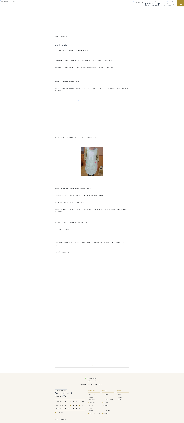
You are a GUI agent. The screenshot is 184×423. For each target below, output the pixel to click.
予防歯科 (105, 394)
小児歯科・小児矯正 (108, 399)
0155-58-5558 (153, 4)
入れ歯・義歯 (106, 410)
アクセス (91, 405)
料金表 (90, 408)
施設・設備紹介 (93, 399)
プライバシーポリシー (94, 413)
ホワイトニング (107, 408)
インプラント (106, 397)
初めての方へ (92, 394)
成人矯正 (105, 402)
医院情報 (91, 397)
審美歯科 (105, 405)
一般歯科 (105, 413)
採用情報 (91, 410)
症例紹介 (120, 394)
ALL (92, 365)
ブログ (119, 399)
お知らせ (120, 397)
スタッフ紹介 (92, 402)
